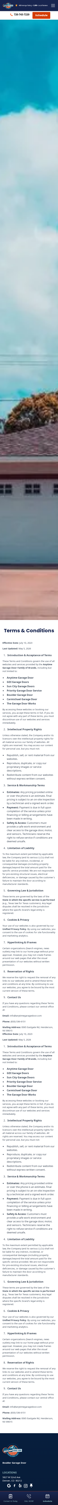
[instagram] (26, 1485)
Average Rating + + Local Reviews (33, 5)
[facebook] (14, 1485)
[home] (8, 5)
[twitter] (31, 1485)
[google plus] (9, 1485)
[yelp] (20, 1485)
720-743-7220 (21, 14)
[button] (52, 5)
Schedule (41, 15)
